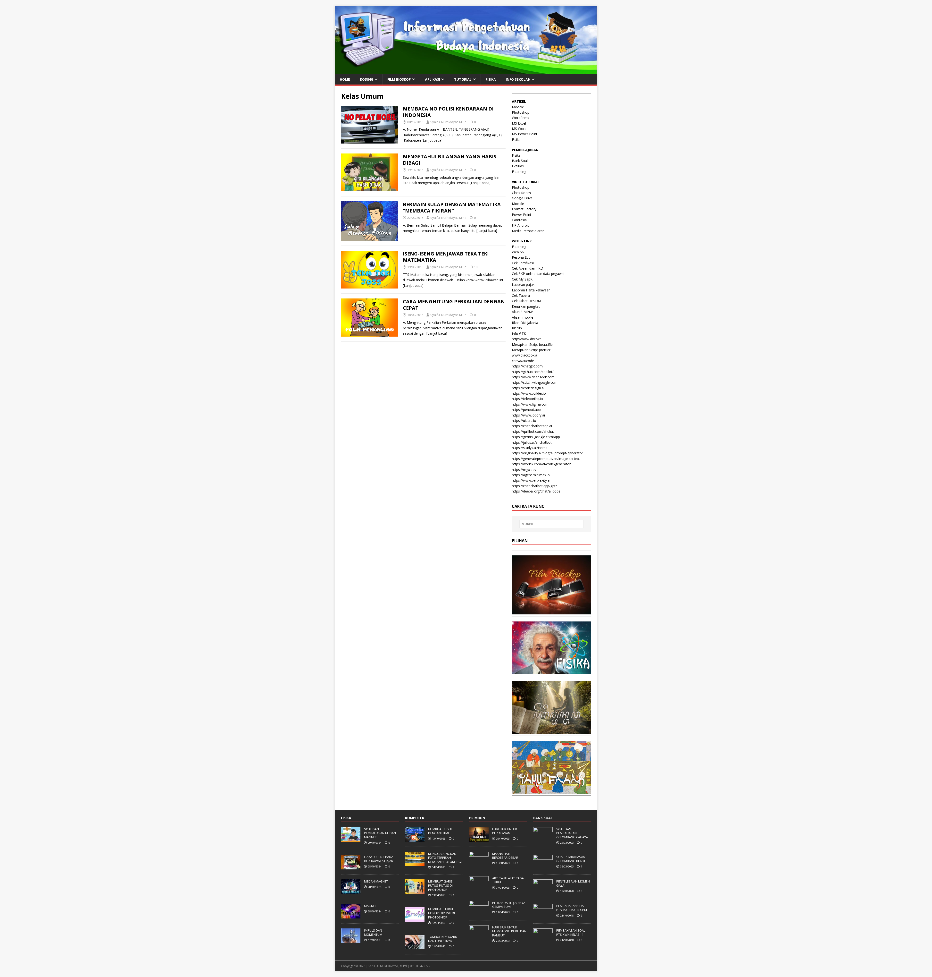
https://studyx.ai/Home (530, 447)
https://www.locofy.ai (528, 415)
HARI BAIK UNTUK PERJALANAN (504, 831)
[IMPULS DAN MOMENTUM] (350, 940)
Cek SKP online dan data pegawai (538, 273)
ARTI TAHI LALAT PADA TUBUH (508, 880)
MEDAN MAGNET (376, 881)
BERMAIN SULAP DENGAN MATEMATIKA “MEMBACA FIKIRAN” (452, 207)
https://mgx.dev (524, 469)
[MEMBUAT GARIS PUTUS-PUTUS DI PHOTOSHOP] (414, 891)
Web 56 (518, 252)
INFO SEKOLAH (518, 79)
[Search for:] (551, 524)
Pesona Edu (521, 257)
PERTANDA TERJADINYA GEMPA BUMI (508, 905)
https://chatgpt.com (527, 366)
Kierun (517, 328)
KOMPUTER (414, 818)
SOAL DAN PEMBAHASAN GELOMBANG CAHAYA (572, 833)
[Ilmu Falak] (551, 791)
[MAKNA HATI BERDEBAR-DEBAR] (479, 863)
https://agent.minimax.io (531, 475)
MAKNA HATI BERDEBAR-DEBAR (505, 855)
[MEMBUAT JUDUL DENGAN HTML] (414, 839)
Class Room (521, 192)
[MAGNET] (350, 916)
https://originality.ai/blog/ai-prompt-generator (547, 453)
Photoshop (520, 112)
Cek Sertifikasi (523, 263)
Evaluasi (518, 166)
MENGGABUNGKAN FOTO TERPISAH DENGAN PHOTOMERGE (445, 857)
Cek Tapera (521, 295)
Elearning (519, 171)
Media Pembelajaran (528, 231)
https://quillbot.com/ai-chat (533, 431)
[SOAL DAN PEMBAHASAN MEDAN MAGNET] (350, 839)
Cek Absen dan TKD (527, 268)
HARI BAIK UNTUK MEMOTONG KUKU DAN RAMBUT (509, 931)
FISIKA (491, 79)
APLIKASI (432, 79)
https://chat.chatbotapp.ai (532, 426)
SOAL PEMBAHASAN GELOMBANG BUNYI (570, 859)
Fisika (516, 139)
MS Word (519, 128)
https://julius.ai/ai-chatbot (532, 442)
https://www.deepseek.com (533, 377)
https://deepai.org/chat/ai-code (536, 491)
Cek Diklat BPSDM (526, 300)
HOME (345, 79)
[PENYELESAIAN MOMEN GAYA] (543, 891)
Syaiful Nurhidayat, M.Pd (448, 122)
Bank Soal (520, 160)
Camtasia (519, 220)
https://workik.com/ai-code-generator (541, 464)
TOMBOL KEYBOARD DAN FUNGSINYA (442, 939)
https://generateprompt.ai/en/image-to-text (546, 458)
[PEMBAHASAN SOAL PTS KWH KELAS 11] (543, 940)
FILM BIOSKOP (399, 79)
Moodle (518, 107)
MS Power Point (524, 134)
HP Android (521, 225)
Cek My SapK (522, 279)
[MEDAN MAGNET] (350, 891)
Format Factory (524, 209)
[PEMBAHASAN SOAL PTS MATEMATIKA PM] (543, 916)
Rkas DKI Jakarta (525, 322)
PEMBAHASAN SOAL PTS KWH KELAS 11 (570, 932)
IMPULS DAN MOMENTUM (373, 932)
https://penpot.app (526, 409)
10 (475, 267)
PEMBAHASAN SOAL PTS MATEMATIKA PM (571, 908)
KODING (366, 79)
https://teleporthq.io (527, 398)
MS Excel (519, 123)
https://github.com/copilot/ (533, 371)
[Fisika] (551, 671)
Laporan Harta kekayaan (531, 290)
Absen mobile (522, 317)
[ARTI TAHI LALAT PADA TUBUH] (479, 888)
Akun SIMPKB (522, 311)
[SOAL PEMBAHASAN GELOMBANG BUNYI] (543, 867)
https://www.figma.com (530, 404)
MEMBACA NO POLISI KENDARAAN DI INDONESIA (448, 111)
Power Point (521, 214)
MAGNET (370, 906)
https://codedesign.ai (528, 388)
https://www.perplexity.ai (531, 480)
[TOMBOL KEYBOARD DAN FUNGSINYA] (414, 947)
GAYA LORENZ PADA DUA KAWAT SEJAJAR (378, 859)
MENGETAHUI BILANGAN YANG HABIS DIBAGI (449, 159)
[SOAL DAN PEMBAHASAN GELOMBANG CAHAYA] (543, 839)
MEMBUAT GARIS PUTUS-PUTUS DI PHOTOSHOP (440, 885)
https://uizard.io (524, 420)
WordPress (520, 117)
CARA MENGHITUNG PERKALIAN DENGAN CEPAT (454, 304)
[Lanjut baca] (432, 140)
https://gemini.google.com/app (536, 436)
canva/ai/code (523, 360)
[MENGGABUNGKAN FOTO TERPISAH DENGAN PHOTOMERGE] (414, 863)
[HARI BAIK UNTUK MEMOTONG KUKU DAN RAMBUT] (479, 937)
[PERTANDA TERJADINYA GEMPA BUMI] (479, 912)
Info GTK (519, 333)
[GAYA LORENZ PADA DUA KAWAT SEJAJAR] (350, 867)
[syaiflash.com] (466, 71)
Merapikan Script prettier (531, 350)
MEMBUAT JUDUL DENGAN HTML (440, 831)
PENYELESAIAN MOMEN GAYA (573, 883)
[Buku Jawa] (551, 731)
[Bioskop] (551, 611)
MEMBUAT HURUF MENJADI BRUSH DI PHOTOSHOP (441, 913)
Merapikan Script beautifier (533, 344)
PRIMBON (477, 818)
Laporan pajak (523, 284)
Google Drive (522, 198)
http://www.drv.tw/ (526, 339)
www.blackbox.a (524, 355)
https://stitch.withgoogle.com (535, 382)
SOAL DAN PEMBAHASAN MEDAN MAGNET (380, 833)
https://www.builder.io (529, 393)
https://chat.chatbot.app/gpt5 (535, 486)
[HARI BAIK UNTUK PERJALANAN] (479, 839)
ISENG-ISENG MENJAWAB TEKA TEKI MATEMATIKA (446, 256)
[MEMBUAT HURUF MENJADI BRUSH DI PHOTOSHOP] (414, 919)
